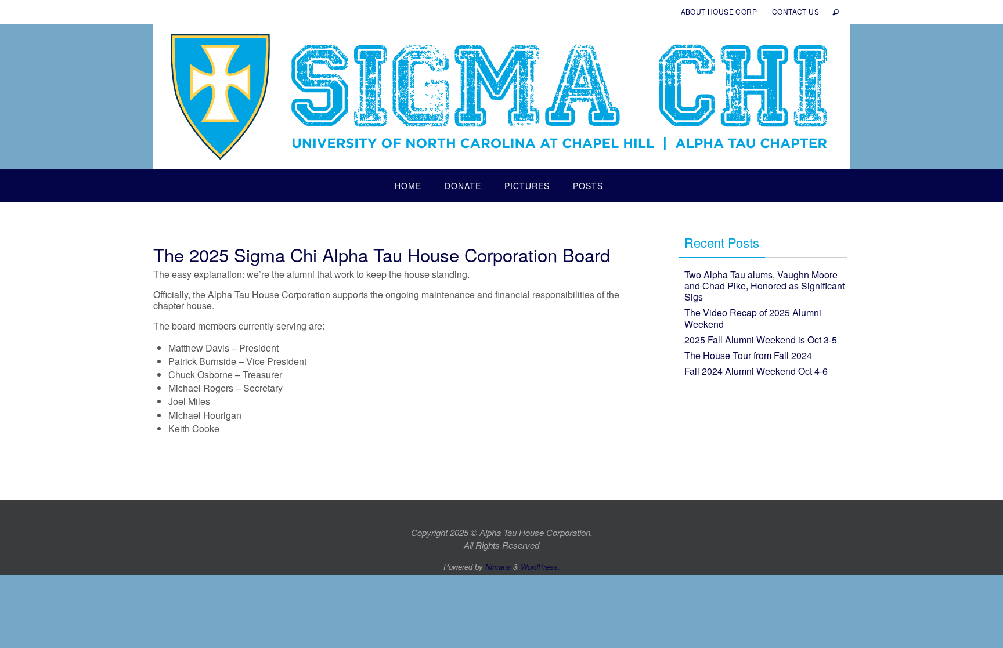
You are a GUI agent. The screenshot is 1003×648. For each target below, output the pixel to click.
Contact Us (795, 11)
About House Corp (719, 11)
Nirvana (498, 566)
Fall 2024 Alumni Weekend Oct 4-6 (756, 371)
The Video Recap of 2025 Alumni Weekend (752, 318)
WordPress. (540, 566)
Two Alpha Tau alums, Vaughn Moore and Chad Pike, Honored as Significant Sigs (764, 285)
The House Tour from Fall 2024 (748, 355)
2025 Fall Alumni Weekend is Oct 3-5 (760, 339)
